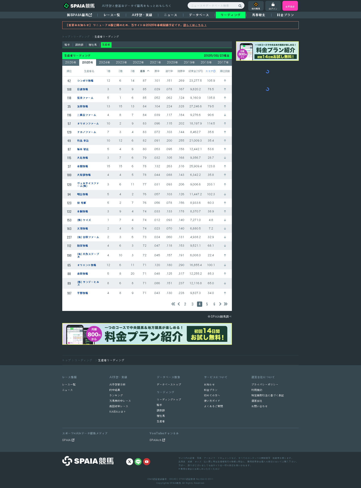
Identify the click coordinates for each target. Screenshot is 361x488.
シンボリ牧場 (85, 80)
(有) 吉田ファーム (88, 237)
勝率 (157, 71)
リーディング (231, 14)
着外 (142, 71)
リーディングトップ (169, 399)
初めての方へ (212, 395)
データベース (199, 14)
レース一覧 (112, 14)
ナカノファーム (86, 132)
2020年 (172, 62)
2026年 (70, 62)
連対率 (169, 71)
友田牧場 (82, 106)
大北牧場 (82, 157)
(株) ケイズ (84, 220)
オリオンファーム (88, 123)
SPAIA (67, 440)
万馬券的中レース (120, 400)
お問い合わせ (260, 406)
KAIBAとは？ (117, 411)
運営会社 (257, 400)
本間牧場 (82, 166)
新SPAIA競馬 (78, 14)
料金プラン (211, 390)
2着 (120, 71)
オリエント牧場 (86, 265)
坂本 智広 (83, 149)
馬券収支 (259, 14)
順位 (69, 71)
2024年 (104, 62)
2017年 (223, 62)
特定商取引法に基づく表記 (268, 395)
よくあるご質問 (213, 406)
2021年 (155, 62)
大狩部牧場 (84, 175)
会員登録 (290, 6)
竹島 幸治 (83, 140)
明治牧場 (82, 194)
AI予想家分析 (117, 384)
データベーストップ (169, 384)
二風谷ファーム (86, 115)
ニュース (170, 14)
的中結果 (114, 390)
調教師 (79, 44)
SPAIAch (156, 440)
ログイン (273, 9)
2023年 (121, 62)
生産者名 (89, 71)
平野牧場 (82, 293)
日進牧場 (82, 89)
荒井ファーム (85, 97)
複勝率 (181, 71)
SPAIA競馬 (175, 483)
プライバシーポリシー (265, 384)
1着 (108, 71)
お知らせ (209, 384)
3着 (133, 71)
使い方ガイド (212, 400)
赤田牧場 (82, 273)
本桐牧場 (82, 211)
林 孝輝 (81, 203)
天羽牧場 (82, 228)
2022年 (138, 62)
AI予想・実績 (142, 14)
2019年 (189, 62)
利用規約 (257, 390)
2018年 (206, 62)
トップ (66, 36)
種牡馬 (93, 44)
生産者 (161, 421)
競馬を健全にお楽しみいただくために (200, 469)
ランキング (116, 395)
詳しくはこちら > (195, 25)
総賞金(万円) (196, 71)
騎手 (67, 44)
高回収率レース (118, 406)
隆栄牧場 (82, 245)
